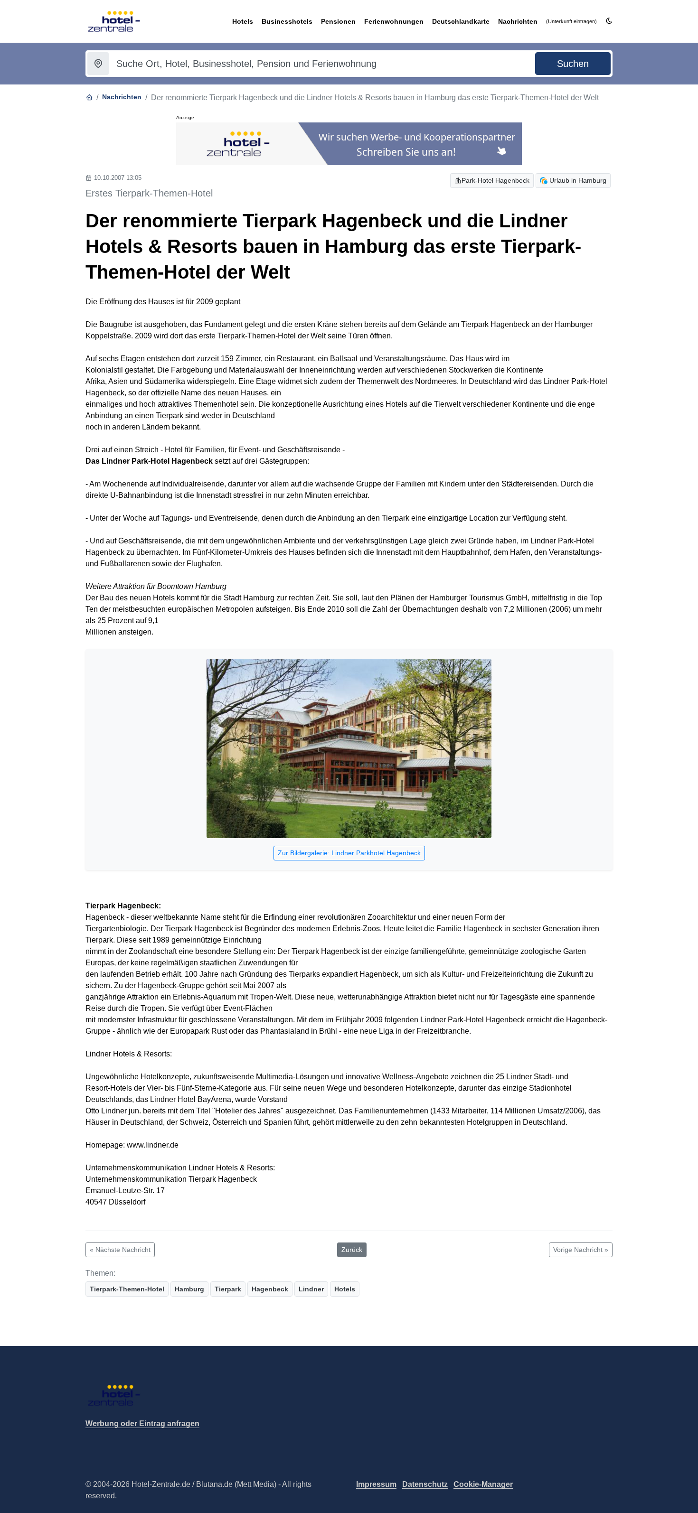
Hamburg (189, 1289)
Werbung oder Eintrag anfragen (142, 1424)
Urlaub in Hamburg (577, 180)
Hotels (344, 1289)
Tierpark (228, 1289)
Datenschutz (425, 1484)
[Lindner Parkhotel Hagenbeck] (349, 750)
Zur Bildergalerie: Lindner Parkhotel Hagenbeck (349, 853)
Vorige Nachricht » (580, 1249)
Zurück (351, 1249)
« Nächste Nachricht (120, 1249)
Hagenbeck (270, 1289)
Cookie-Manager (483, 1484)
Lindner (311, 1289)
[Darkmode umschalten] (609, 21)
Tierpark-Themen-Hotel (127, 1289)
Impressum (376, 1484)
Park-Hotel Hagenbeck (495, 180)
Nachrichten (121, 97)
